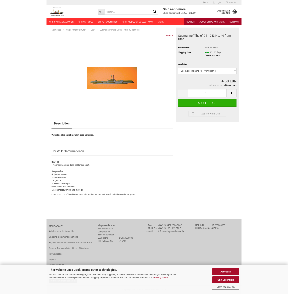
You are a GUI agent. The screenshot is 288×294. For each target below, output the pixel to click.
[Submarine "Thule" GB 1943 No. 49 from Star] (112, 71)
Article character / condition (62, 231)
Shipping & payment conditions (63, 237)
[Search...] (155, 12)
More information (226, 287)
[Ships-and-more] (71, 11)
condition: (183, 64)
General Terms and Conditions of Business (69, 248)
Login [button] (218, 2)
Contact (234, 22)
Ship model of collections (137, 22)
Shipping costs (230, 85)
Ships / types (85, 22)
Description (62, 123)
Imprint (52, 259)
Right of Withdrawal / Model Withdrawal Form (70, 242)
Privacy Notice (161, 277)
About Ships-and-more (212, 22)
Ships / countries (108, 22)
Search (190, 22)
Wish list (232, 2)
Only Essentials (226, 279)
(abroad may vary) (212, 55)
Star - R (169, 35)
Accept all (225, 271)
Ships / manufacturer (61, 22)
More (161, 22)
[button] (205, 2)
